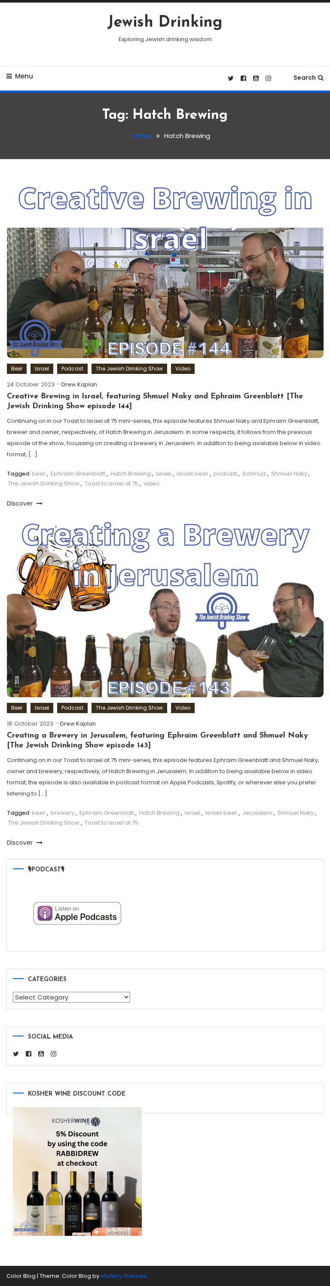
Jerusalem (257, 813)
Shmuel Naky (289, 474)
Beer (16, 368)
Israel (42, 368)
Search (304, 77)
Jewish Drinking (165, 22)
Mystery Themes (123, 1276)
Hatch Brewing (130, 474)
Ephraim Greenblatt (78, 474)
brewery (62, 813)
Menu (24, 76)
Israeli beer (192, 474)
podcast (225, 474)
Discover (20, 503)
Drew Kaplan (79, 384)
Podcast (72, 368)
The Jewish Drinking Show (129, 368)
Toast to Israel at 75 (111, 483)
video (151, 483)
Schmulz (254, 474)
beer (39, 474)
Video (182, 368)
